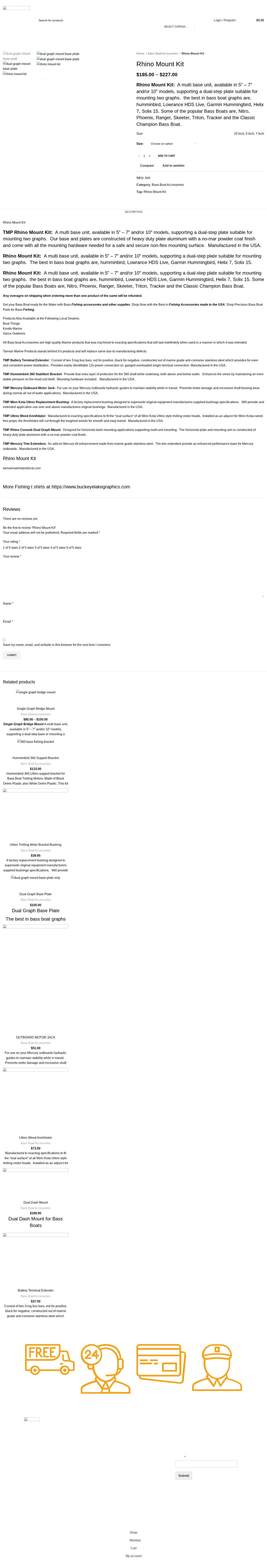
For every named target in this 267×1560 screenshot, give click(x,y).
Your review (12, 556)
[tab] (133, 212)
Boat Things (11, 323)
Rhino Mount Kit (155, 191)
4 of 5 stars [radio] (57, 547)
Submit (183, 1475)
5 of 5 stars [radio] (73, 547)
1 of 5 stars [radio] (10, 547)
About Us (122, 1447)
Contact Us (123, 1454)
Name (8, 603)
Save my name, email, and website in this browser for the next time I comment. (57, 644)
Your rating (11, 541)
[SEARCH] (198, 20)
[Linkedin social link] (153, 198)
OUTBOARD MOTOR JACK (35, 1037)
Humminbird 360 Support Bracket (36, 758)
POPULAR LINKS (127, 1420)
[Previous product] (254, 53)
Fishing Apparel (125, 1460)
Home (140, 53)
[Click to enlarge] (44, 73)
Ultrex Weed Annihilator (35, 1137)
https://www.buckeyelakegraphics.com (91, 486)
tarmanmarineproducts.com (22, 468)
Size (139, 143)
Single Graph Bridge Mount (36, 708)
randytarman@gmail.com (37, 2)
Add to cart (166, 155)
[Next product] (262, 53)
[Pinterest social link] (148, 198)
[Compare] (35, 700)
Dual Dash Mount (35, 1202)
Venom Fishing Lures (129, 1467)
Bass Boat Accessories (163, 53)
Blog (119, 1440)
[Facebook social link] (139, 198)
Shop (119, 1434)
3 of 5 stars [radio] (42, 547)
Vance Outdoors (14, 333)
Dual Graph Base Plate (36, 894)
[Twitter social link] (144, 198)
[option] (16, 56)
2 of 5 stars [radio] (26, 547)
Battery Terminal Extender (36, 1290)
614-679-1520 (12, 2)
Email (8, 621)
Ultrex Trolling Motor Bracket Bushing (35, 844)
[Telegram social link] (157, 198)
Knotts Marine (12, 328)
